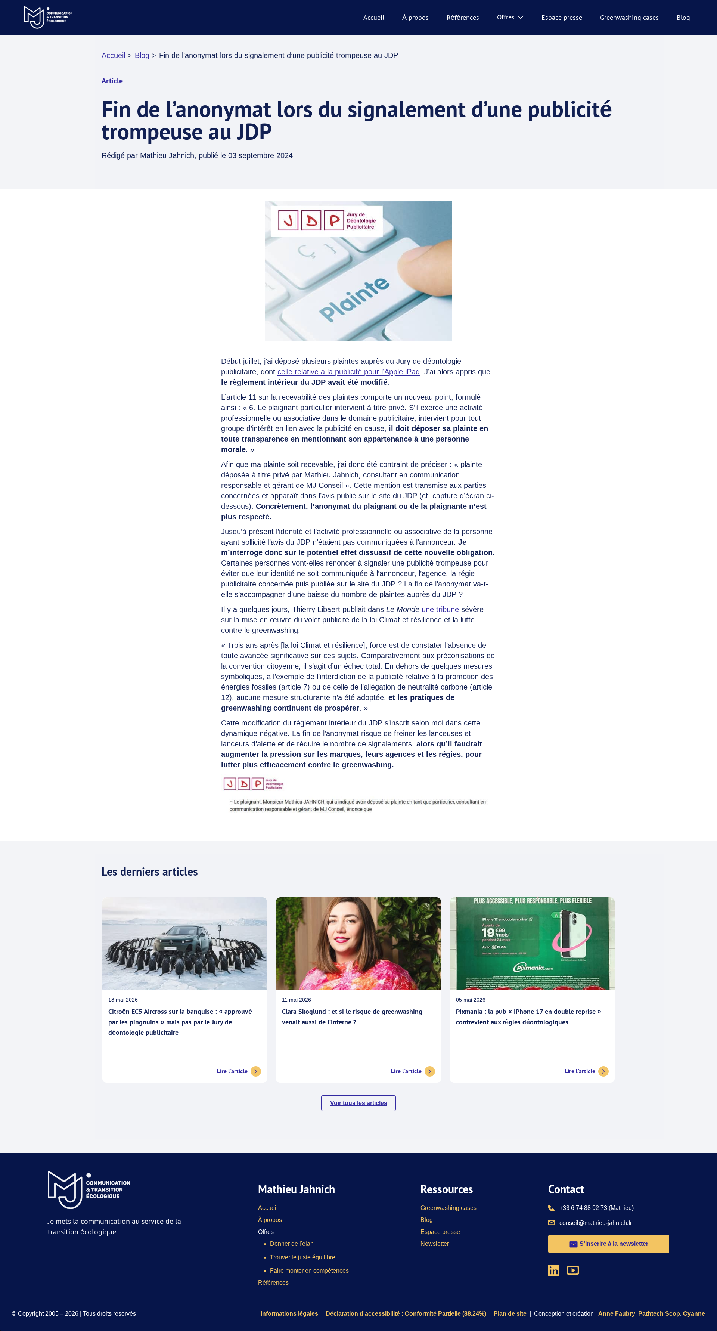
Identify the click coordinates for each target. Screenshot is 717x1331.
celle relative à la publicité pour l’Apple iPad (348, 372)
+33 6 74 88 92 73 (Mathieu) (596, 1207)
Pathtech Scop (659, 1313)
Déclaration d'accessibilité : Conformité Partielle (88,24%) (406, 1313)
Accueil (373, 17)
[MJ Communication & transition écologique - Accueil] (48, 17)
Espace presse (561, 17)
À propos (415, 17)
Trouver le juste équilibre (302, 1257)
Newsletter (434, 1244)
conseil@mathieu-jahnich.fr (595, 1222)
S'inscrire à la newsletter (613, 1244)
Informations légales (289, 1313)
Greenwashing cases (629, 17)
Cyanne (694, 1313)
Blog (683, 17)
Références (463, 17)
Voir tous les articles (358, 1103)
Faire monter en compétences (309, 1270)
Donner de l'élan (292, 1244)
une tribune (440, 609)
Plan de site (510, 1313)
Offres (506, 17)
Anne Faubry (616, 1313)
